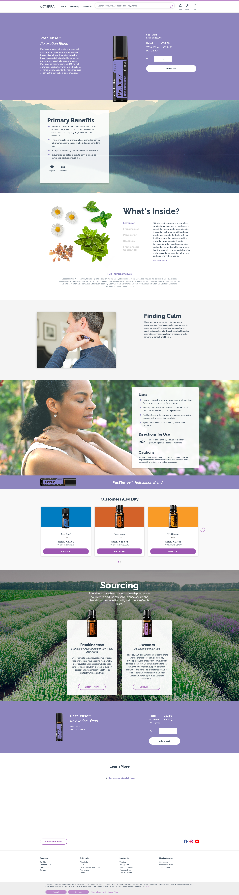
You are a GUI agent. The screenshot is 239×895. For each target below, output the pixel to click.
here (147, 886)
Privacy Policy (113, 892)
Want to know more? (98, 892)
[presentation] (202, 529)
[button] (118, 562)
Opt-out (78, 892)
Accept (56, 892)
